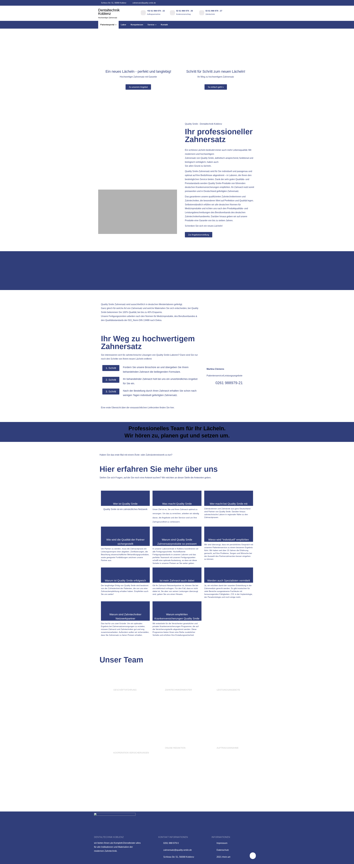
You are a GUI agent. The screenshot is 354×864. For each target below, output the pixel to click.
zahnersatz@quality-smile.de (144, 3)
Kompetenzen (137, 25)
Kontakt (164, 25)
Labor (123, 25)
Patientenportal (243, 3)
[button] (101, 157)
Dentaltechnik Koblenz (109, 13)
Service (151, 25)
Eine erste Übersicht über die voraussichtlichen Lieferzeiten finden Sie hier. (137, 407)
